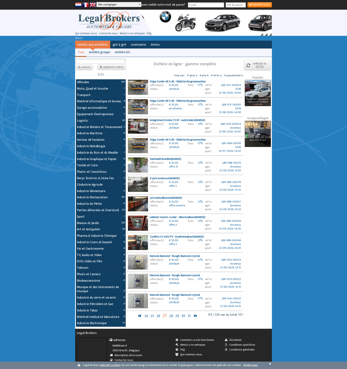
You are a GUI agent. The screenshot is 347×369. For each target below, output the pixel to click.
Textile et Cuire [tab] (101, 165)
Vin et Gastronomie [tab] (101, 248)
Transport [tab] (101, 95)
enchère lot (122, 52)
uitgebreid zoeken (113, 66)
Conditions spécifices (242, 344)
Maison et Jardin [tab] (101, 223)
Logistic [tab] (101, 120)
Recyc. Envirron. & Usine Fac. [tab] (101, 178)
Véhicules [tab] (101, 82)
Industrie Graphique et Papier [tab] (101, 159)
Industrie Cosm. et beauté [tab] (101, 242)
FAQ (149, 33)
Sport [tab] (101, 216)
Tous (81, 52)
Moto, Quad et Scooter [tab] (101, 88)
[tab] (185, 87)
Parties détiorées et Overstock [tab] (101, 210)
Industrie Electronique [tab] (101, 323)
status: (154, 89)
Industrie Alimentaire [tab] (101, 191)
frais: (191, 85)
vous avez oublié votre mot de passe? (159, 4)
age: (207, 89)
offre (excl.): (156, 85)
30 (183, 316)
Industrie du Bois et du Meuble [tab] (101, 152)
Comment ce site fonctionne (197, 340)
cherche (86, 67)
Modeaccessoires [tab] (101, 280)
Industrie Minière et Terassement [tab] (101, 127)
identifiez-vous (261, 4)
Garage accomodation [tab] (101, 108)
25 (152, 316)
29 (177, 316)
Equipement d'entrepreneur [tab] (101, 114)
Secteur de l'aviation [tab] (101, 140)
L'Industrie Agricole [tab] (101, 184)
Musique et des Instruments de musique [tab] (101, 289)
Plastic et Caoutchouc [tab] (101, 172)
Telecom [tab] (101, 268)
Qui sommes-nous (86, 33)
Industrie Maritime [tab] (101, 133)
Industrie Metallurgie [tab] (101, 146)
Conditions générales (242, 349)
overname (138, 45)
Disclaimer (235, 340)
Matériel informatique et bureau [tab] (101, 101)
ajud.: (208, 93)
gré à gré (119, 45)
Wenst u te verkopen (132, 33)
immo (155, 45)
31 (189, 316)
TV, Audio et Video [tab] (101, 255)
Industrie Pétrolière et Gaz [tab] (101, 304)
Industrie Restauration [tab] (101, 197)
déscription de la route (128, 355)
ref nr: (208, 85)
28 (171, 316)
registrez (125, 4)
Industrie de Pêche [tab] (101, 204)
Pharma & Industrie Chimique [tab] (101, 236)
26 (158, 316)
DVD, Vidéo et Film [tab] (101, 261)
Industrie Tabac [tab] (101, 310)
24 (146, 316)
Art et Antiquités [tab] (101, 229)
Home (78, 38)
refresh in (259, 65)
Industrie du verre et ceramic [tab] (101, 297)
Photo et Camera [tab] (101, 274)
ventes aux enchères (93, 45)
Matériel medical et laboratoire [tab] (101, 317)
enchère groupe (99, 52)
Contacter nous (108, 33)
